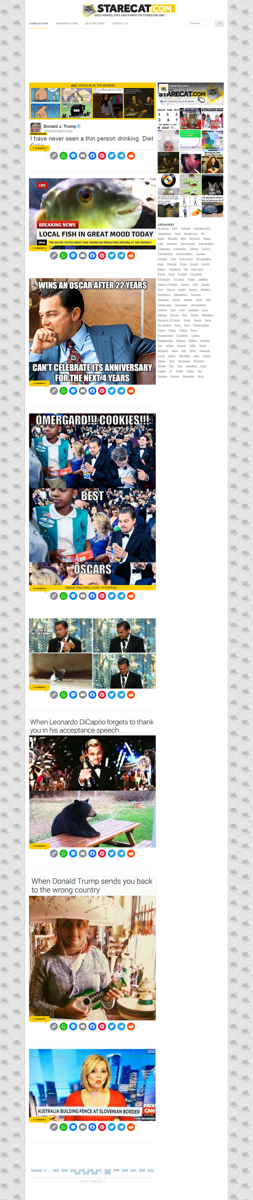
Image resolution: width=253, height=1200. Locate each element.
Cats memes (187, 243)
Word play (188, 376)
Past (186, 325)
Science (181, 345)
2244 (73, 1170)
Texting (162, 366)
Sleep (192, 350)
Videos (190, 371)
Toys (179, 366)
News (208, 320)
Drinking (171, 264)
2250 (125, 1170)
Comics (206, 248)
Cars (160, 243)
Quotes (195, 335)
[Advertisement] (126, 54)
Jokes (199, 299)
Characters (180, 248)
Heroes (193, 289)
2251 (133, 1170)
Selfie (192, 345)
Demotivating (203, 259)
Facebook (174, 269)
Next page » (92, 1181)
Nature (198, 320)
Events (206, 264)
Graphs (206, 284)
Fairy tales (197, 269)
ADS (175, 228)
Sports (171, 356)
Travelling (191, 366)
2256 (94, 1173)
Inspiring (196, 294)
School (169, 345)
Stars (196, 356)
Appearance (164, 233)
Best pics (195, 238)
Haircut (171, 289)
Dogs (161, 264)
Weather (162, 376)
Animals (185, 228)
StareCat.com (38, 23)
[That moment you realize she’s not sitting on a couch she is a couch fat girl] (212, 162)
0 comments (39, 148)
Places (161, 330)
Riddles (193, 340)
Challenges (164, 248)
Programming (165, 335)
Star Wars (184, 356)
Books (207, 238)
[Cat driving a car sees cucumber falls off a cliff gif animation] (212, 184)
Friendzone (164, 279)
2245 (82, 1170)
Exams (162, 269)
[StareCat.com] (126, 9)
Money (194, 315)
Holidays (205, 289)
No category (164, 325)
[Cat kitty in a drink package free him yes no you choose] (190, 118)
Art (202, 233)
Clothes (194, 248)
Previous (36, 1170)
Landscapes (164, 305)
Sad (160, 345)
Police (172, 330)
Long (182, 310)
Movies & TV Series (169, 320)
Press (194, 330)
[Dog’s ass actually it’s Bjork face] (168, 140)
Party (178, 325)
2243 (64, 1170)
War (200, 371)
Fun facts (179, 279)
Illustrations (164, 294)
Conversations (184, 253)
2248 (107, 1170)
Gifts (195, 284)
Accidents (163, 228)
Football (182, 274)
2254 (77, 1173)
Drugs (183, 264)
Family (161, 274)
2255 (86, 1173)
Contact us (120, 23)
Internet (188, 299)
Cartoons (172, 243)
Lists (173, 310)
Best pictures (95, 23)
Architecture (191, 233)
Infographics (181, 294)
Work (201, 376)
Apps (178, 233)
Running (205, 340)
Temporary (184, 361)
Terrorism (198, 361)
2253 (150, 1170)
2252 (142, 1170)
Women (175, 376)
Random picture (67, 23)
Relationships (165, 340)
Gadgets (203, 279)
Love (205, 310)
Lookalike (193, 310)
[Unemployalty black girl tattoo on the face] (190, 162)
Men (184, 315)
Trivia (203, 366)
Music (187, 320)
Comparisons (165, 253)
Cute (173, 259)
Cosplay (200, 253)
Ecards (194, 264)
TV (170, 371)
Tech (172, 361)
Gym (160, 289)
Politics (183, 330)
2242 (56, 1170)
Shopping (163, 350)
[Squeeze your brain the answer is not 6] (168, 118)
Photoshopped (201, 325)
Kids (208, 299)
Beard (161, 238)
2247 (99, 1170)
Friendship (196, 274)
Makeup (162, 315)
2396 (107, 1173)
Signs (175, 350)
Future (191, 279)
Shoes (202, 345)
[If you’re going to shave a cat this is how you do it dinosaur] (212, 206)
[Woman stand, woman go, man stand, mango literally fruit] (190, 206)
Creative (162, 259)
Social (161, 356)
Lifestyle (162, 310)
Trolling (162, 371)
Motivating (207, 315)
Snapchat (204, 350)
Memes (174, 315)
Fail (186, 269)
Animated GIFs (202, 228)
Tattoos (162, 361)
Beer (183, 238)
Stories (207, 356)
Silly (183, 350)
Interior (176, 299)
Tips (171, 366)
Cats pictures (205, 243)
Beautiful (172, 238)
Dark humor (186, 259)
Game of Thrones (167, 284)
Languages (181, 305)
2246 (90, 1170)
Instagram (163, 299)
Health (182, 289)
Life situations (198, 305)
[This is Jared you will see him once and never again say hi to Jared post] (168, 206)
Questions (182, 335)
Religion (180, 340)
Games (185, 284)
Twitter (179, 371)
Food (171, 274)
